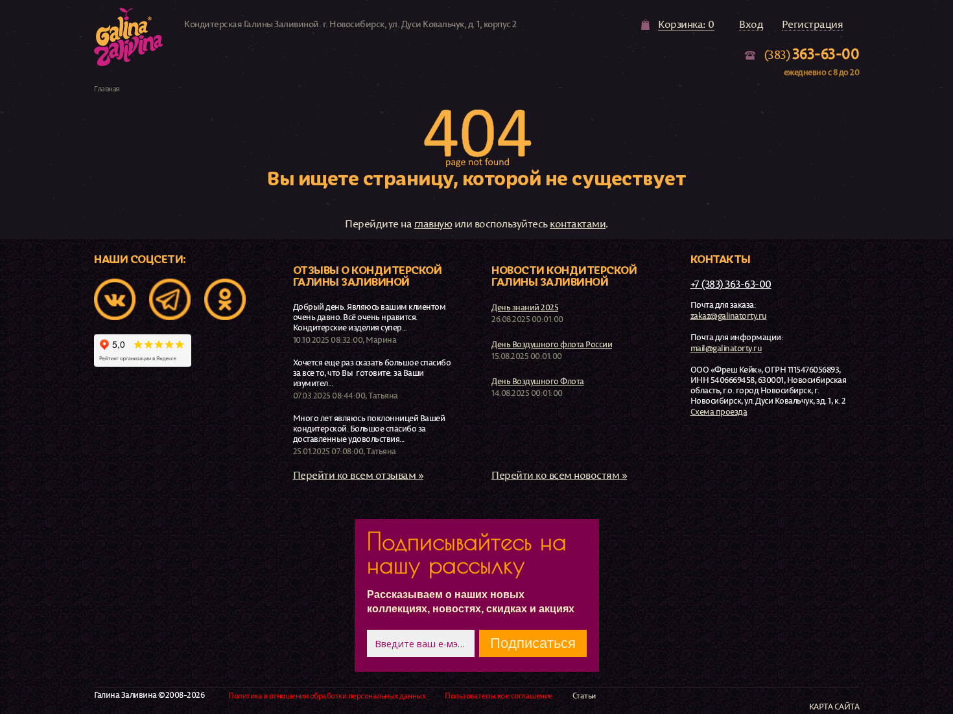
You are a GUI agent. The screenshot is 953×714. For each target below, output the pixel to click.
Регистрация (812, 24)
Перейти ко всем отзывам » (358, 475)
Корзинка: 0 (686, 24)
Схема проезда (718, 411)
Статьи (584, 696)
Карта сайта (834, 706)
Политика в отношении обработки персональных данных (326, 696)
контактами (578, 223)
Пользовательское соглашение (499, 696)
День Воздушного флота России (551, 344)
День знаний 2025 (524, 307)
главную (433, 223)
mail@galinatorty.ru (726, 347)
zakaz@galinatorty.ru (728, 315)
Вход (751, 24)
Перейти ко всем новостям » (559, 475)
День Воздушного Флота (537, 380)
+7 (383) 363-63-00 (730, 284)
